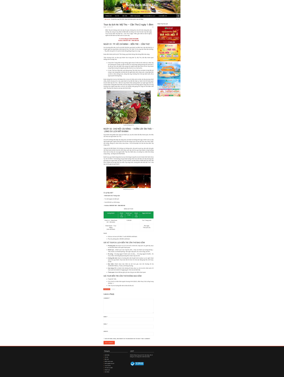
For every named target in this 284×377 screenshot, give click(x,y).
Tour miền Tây (162, 16)
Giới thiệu (107, 355)
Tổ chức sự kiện (109, 367)
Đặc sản (124, 16)
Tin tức (117, 16)
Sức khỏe (107, 372)
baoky (105, 27)
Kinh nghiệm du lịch (149, 16)
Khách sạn (107, 369)
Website (106, 331)
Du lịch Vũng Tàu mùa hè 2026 (119, 19)
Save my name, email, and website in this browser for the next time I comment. (127, 338)
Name (105, 316)
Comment (107, 298)
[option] (145, 19)
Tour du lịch (108, 365)
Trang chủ (108, 16)
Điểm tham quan (135, 16)
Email (105, 324)
